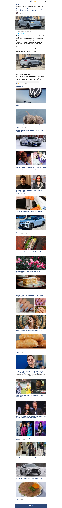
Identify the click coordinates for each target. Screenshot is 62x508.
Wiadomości (22, 83)
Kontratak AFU (25, 6)
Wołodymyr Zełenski (41, 6)
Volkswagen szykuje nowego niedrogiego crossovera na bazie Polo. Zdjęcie (29, 478)
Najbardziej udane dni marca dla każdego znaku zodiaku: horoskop (29, 330)
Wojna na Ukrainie (19, 6)
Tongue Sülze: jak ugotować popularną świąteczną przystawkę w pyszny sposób (30, 497)
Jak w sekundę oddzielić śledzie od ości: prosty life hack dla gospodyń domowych (30, 251)
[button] (30, 23)
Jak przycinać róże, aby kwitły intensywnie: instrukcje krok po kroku (28, 271)
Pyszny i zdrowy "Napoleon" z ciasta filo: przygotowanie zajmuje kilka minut (29, 290)
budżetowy (20, 35)
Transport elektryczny (34, 81)
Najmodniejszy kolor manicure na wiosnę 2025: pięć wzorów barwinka (29, 295)
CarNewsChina (19, 45)
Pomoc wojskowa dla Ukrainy (32, 6)
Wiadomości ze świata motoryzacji (23, 81)
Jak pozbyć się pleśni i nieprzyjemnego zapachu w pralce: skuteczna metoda (29, 211)
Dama (16, 296)
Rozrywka (17, 193)
